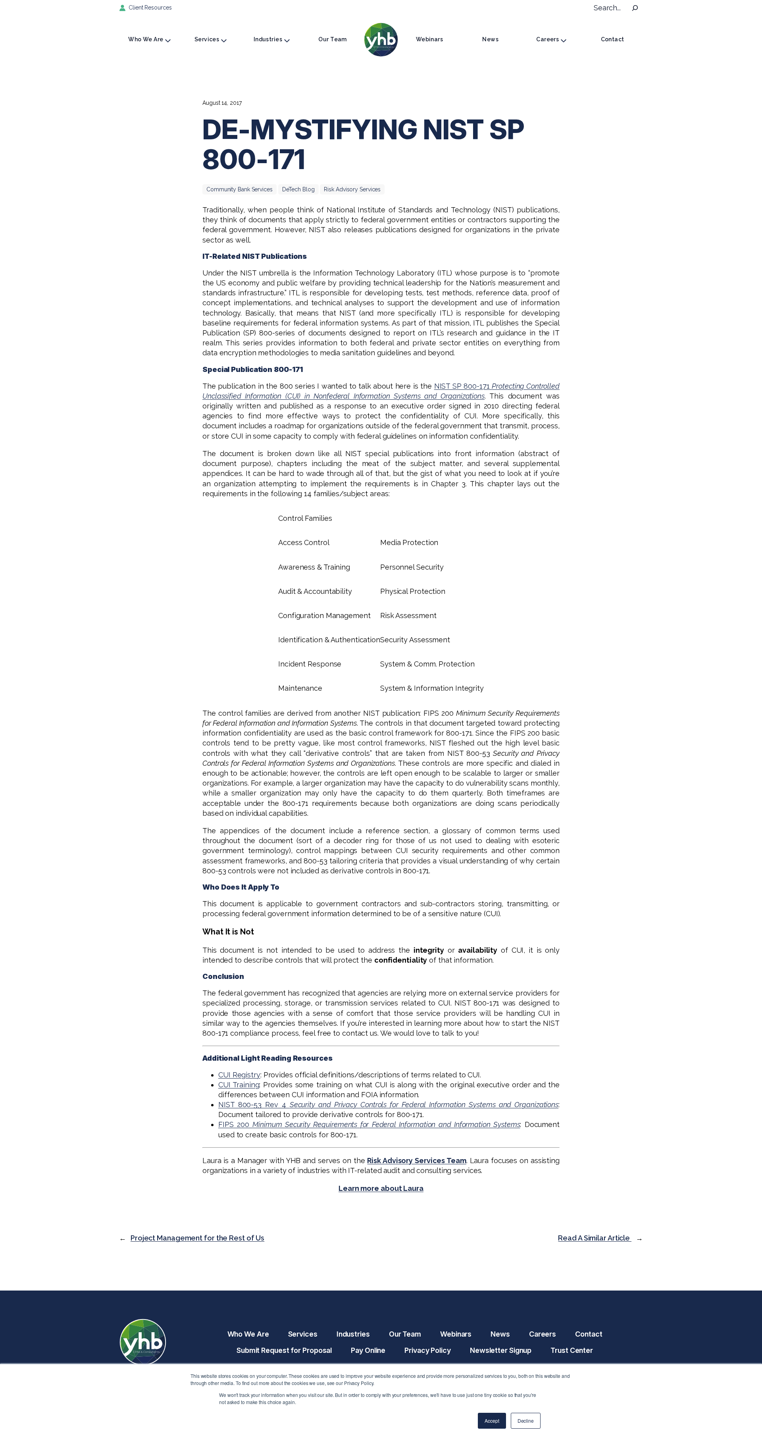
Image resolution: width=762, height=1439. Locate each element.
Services (206, 39)
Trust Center (571, 1350)
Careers (547, 39)
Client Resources (150, 7)
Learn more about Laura (381, 1188)
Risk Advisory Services (352, 189)
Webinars (429, 39)
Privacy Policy (427, 1350)
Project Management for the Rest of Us (197, 1238)
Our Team (332, 39)
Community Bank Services (239, 189)
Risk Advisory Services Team (416, 1160)
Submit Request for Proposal (284, 1350)
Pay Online (368, 1350)
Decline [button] (526, 1420)
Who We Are (145, 39)
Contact (612, 39)
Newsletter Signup (500, 1350)
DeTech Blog (298, 189)
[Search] (635, 8)
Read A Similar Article (594, 1238)
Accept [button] (492, 1420)
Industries (268, 39)
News (490, 39)
